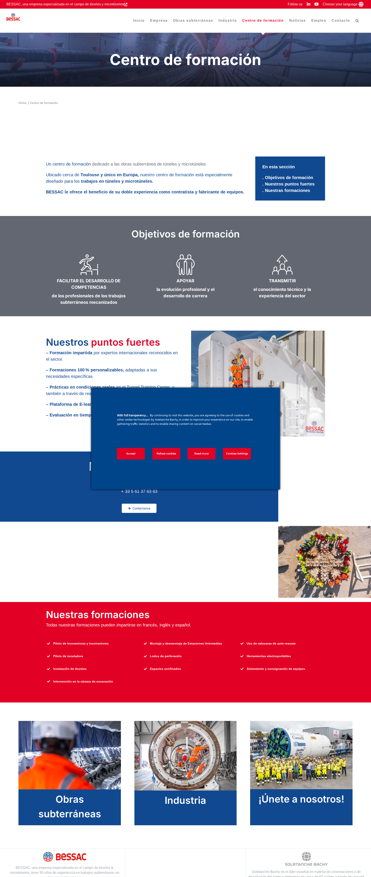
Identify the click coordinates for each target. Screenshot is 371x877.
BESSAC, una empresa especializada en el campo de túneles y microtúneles (65, 4)
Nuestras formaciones (287, 190)
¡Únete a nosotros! (301, 799)
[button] (357, 20)
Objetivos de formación (289, 177)
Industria (185, 800)
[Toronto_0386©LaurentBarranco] (301, 723)
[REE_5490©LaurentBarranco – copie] (185, 723)
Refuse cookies (166, 453)
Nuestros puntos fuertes (290, 184)
